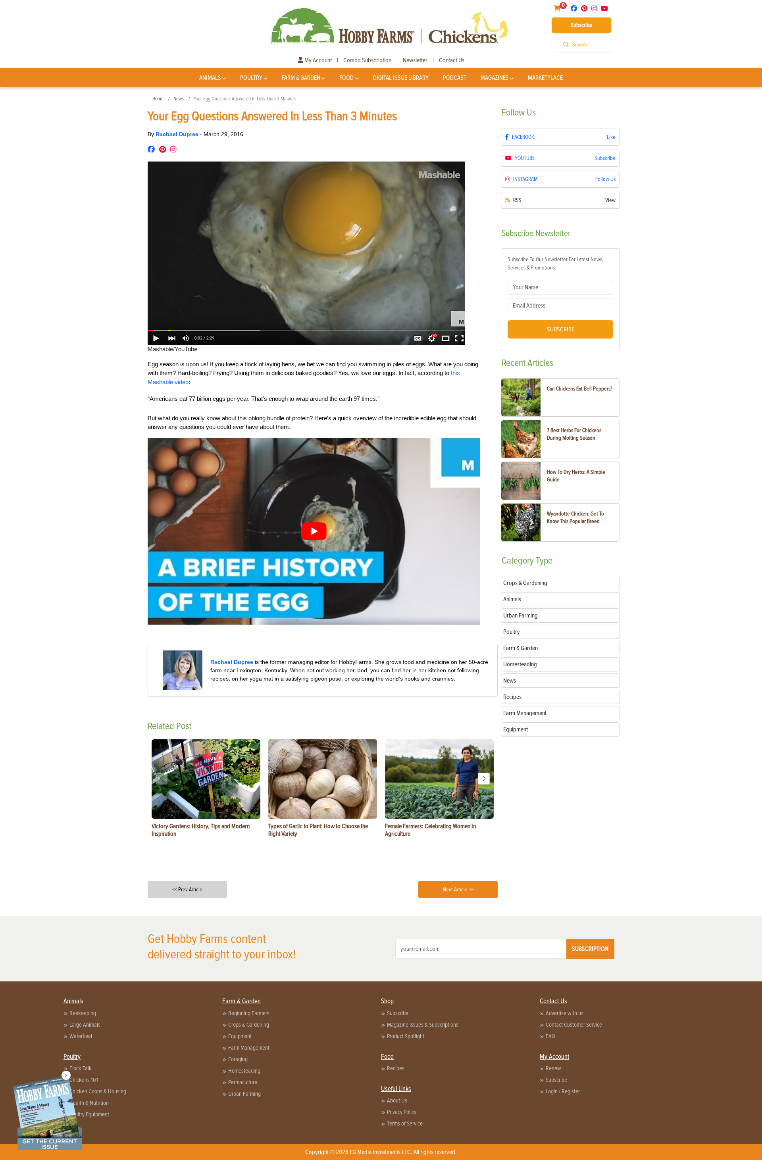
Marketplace (545, 78)
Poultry (251, 78)
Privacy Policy (401, 1112)
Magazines (495, 78)
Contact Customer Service (574, 1024)
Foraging (238, 1059)
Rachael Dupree (178, 134)
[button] (484, 779)
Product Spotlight (405, 1036)
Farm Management (248, 1047)
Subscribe (581, 25)
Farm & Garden (301, 78)
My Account (317, 60)
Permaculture (242, 1082)
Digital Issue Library (401, 78)
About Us (397, 1100)
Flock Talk (80, 1068)
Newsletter (415, 60)
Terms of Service (405, 1123)
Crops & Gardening (248, 1024)
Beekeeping (82, 1013)
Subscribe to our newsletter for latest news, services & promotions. (555, 263)
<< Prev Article (187, 889)
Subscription (590, 949)
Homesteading (244, 1070)
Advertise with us (564, 1013)
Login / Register (563, 1091)
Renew (553, 1068)
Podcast (454, 78)
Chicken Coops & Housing (97, 1091)
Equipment (240, 1036)
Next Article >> (458, 889)
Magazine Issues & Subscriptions (422, 1024)
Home (158, 99)
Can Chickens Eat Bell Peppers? (579, 388)
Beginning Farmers (248, 1013)
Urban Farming (244, 1093)
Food (346, 78)
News (178, 99)
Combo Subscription (367, 60)
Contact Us (451, 60)
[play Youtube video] (314, 531)
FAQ (550, 1036)
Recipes (395, 1068)
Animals (210, 78)
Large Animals (84, 1024)
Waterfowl (80, 1036)
